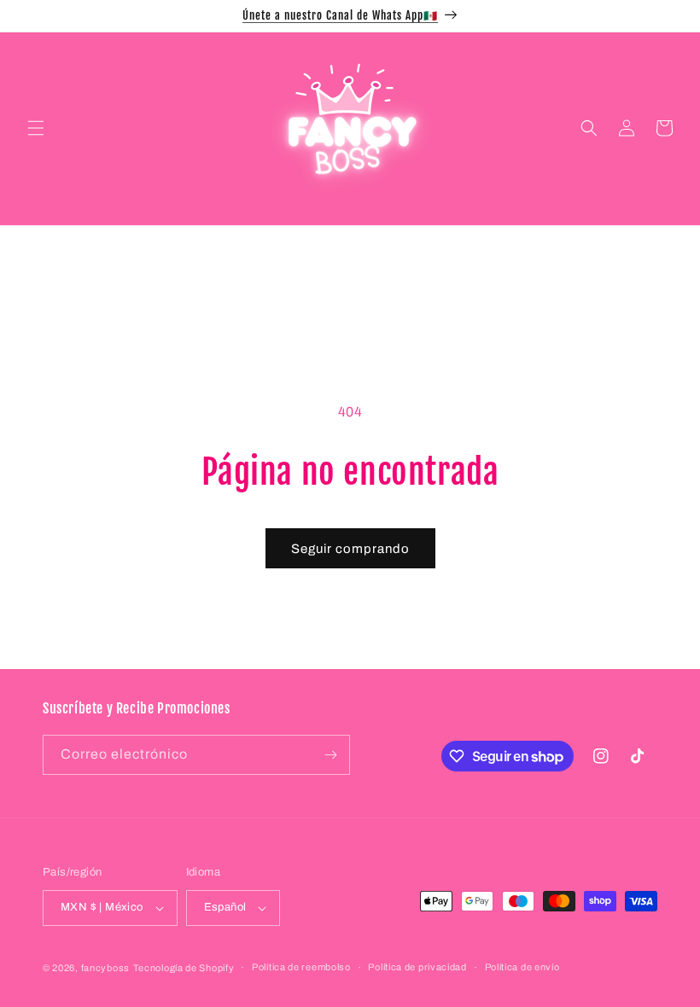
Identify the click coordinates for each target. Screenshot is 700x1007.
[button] (36, 128)
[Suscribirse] (330, 755)
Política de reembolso (301, 967)
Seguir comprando (350, 549)
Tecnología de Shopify (184, 968)
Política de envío (522, 967)
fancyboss (105, 968)
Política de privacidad (417, 967)
